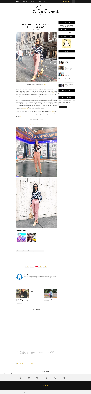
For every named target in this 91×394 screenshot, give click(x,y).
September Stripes (49, 299)
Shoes (45, 84)
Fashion (33, 21)
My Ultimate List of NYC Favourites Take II (22, 301)
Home (17, 1)
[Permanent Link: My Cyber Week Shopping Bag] (61, 63)
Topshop (53, 111)
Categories (29, 1)
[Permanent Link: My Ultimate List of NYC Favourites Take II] (61, 69)
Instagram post (25, 108)
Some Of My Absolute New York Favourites (69, 73)
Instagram (26, 125)
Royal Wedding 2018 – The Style (69, 85)
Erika (53, 93)
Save (37, 266)
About (34, 1)
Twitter (34, 125)
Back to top (71, 392)
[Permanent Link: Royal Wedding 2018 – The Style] (61, 87)
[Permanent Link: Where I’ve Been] (61, 79)
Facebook (30, 125)
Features (23, 1)
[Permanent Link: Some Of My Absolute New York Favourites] (61, 75)
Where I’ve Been (68, 78)
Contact (40, 1)
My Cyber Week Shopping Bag (68, 62)
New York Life (38, 21)
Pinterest (39, 125)
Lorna (26, 274)
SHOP (45, 1)
